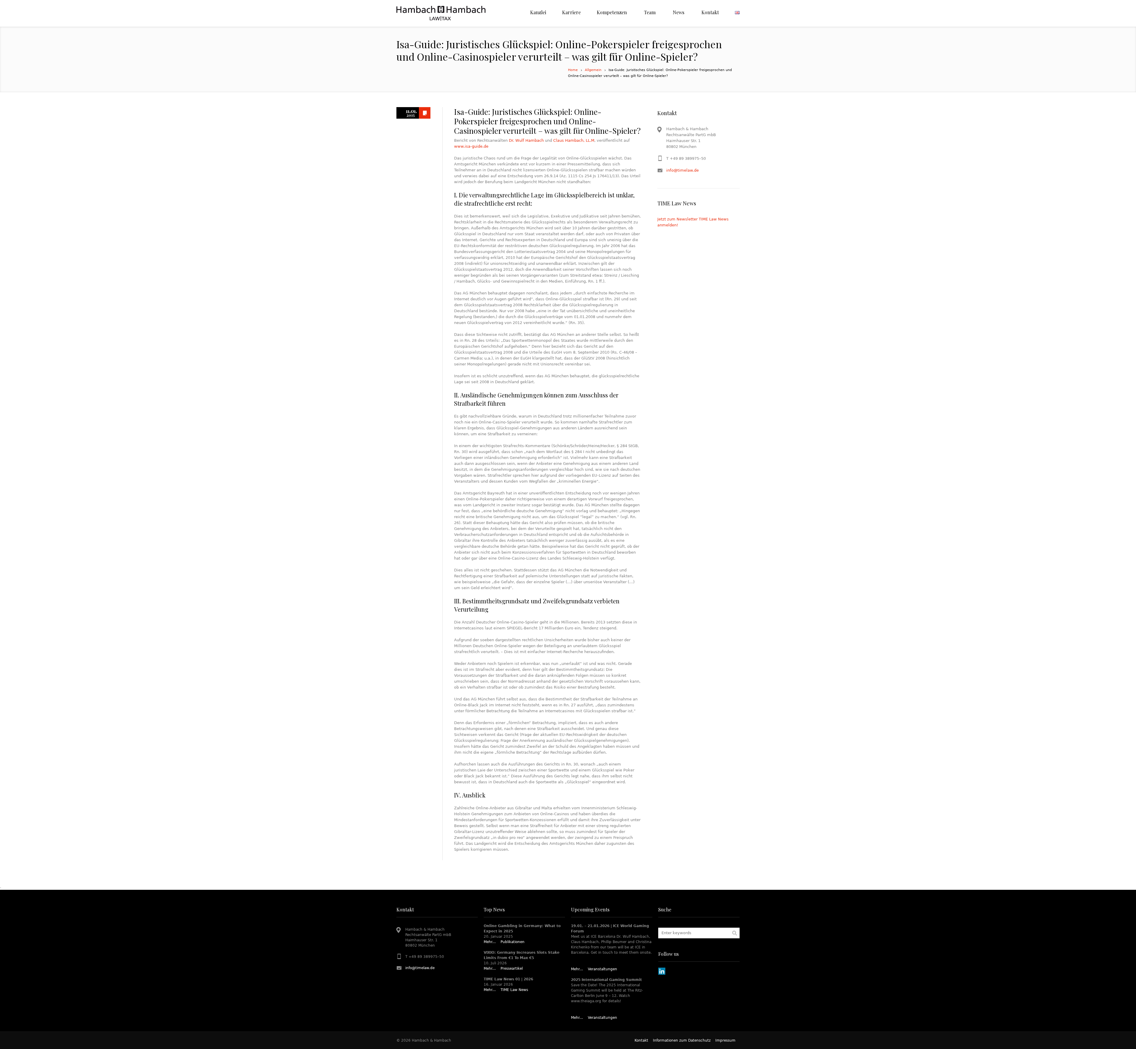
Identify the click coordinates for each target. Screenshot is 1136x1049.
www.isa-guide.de (471, 146)
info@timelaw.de (682, 170)
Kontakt (641, 1040)
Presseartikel (512, 968)
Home (573, 70)
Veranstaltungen (602, 969)
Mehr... (490, 942)
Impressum (725, 1040)
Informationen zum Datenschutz (682, 1040)
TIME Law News (514, 990)
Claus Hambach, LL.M (573, 140)
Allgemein (593, 70)
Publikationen (513, 942)
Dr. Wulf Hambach (526, 140)
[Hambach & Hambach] (440, 13)
